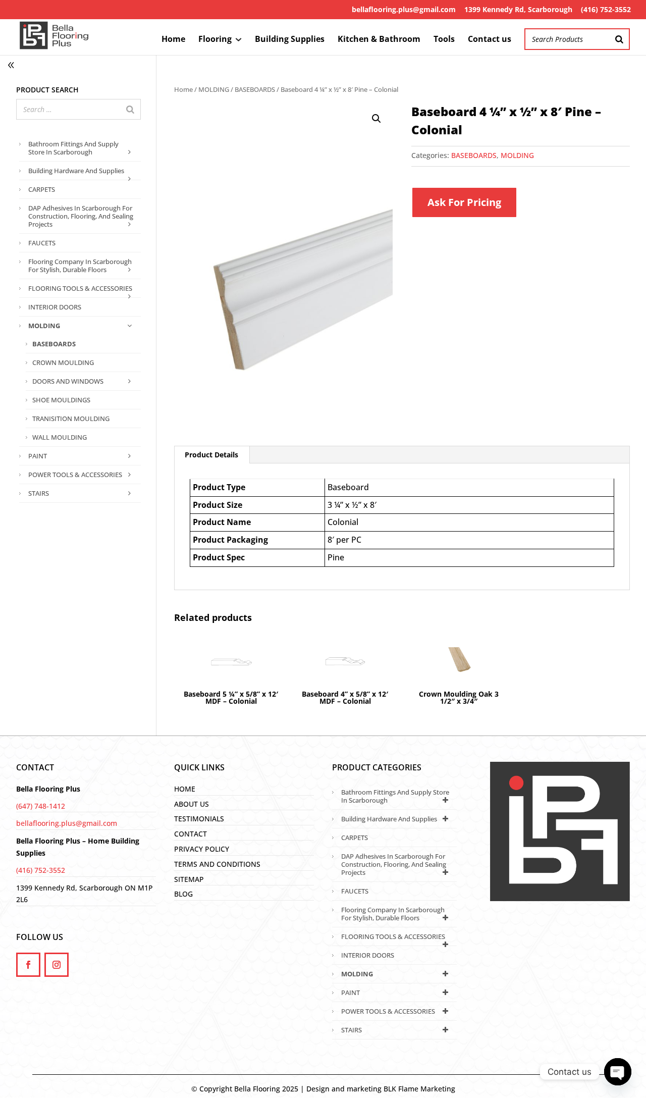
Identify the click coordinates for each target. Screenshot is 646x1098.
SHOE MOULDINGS (61, 399)
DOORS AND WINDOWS (67, 381)
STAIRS (38, 493)
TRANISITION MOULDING (71, 418)
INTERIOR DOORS (54, 306)
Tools (444, 39)
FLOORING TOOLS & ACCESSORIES (80, 288)
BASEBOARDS (255, 89)
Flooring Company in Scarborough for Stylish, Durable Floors (80, 265)
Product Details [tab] (211, 454)
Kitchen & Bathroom (379, 39)
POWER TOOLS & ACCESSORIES (75, 474)
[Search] (619, 39)
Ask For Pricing (464, 202)
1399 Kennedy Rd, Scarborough (518, 9)
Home (173, 39)
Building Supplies (290, 39)
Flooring (215, 39)
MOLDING (213, 89)
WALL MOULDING (59, 437)
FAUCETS (42, 242)
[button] (376, 119)
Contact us (489, 39)
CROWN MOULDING (63, 362)
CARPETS (41, 189)
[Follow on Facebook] (28, 965)
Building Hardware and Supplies (76, 170)
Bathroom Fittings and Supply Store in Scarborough (73, 147)
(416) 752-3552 (606, 9)
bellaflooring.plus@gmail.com (404, 9)
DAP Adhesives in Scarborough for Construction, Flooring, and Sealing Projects (80, 216)
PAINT (37, 455)
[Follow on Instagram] (56, 965)
